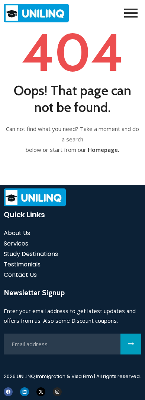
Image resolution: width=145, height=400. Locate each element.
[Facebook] (8, 391)
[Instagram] (57, 391)
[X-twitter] (40, 391)
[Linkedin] (24, 391)
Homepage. (103, 149)
